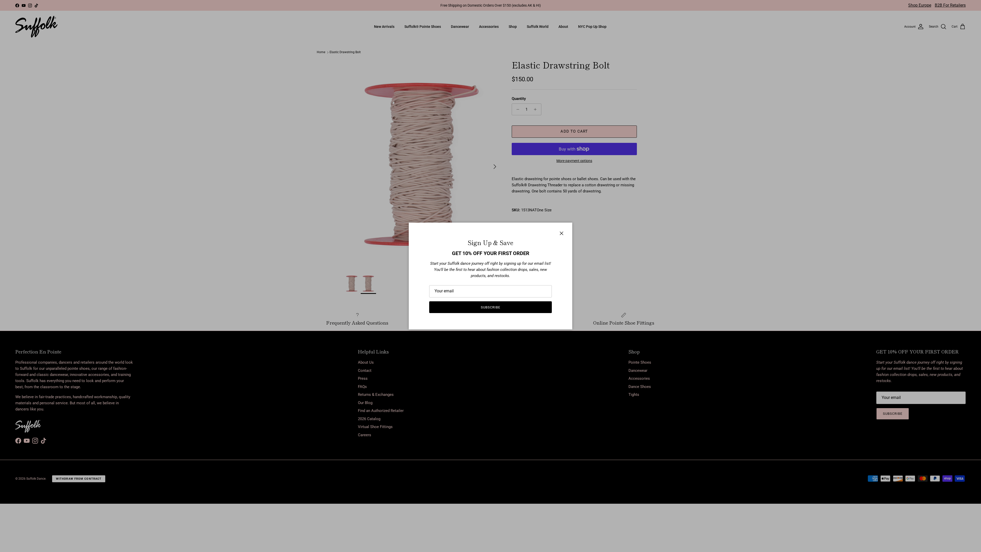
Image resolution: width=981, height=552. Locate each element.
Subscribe (490, 307)
